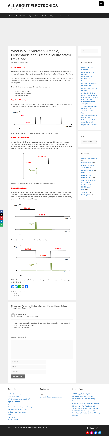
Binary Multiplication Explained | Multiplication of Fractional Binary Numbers (88, 76)
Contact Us (60, 16)
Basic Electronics (87, 163)
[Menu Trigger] (101, 3)
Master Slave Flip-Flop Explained (83, 406)
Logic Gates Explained (89, 124)
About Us (44, 16)
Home (11, 16)
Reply (37, 316)
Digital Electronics (87, 170)
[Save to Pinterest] (1, 218)
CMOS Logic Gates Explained (82, 394)
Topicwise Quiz (33, 16)
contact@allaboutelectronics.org (51, 397)
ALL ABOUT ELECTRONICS (33, 5)
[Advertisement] (54, 31)
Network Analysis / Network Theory (20, 407)
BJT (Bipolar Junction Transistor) (19, 399)
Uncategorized (86, 195)
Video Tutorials (20, 16)
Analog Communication (89, 158)
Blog (51, 16)
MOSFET (84, 173)
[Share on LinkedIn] (1, 221)
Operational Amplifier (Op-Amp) (18, 409)
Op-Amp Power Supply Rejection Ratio (85, 403)
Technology (85, 192)
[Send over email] (1, 225)
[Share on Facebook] (1, 211)
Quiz (68, 16)
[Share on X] (1, 214)
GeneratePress (42, 427)
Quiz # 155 (16, 295)
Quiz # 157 (16, 293)
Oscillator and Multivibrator (20, 292)
